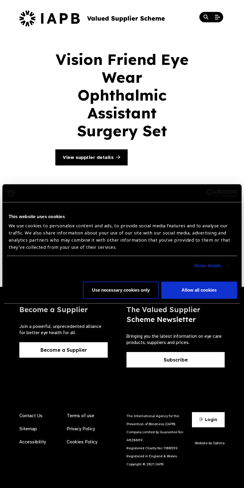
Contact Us (31, 416)
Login (210, 419)
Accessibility (32, 442)
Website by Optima (210, 443)
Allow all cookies (199, 290)
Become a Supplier (63, 350)
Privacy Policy (81, 429)
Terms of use (80, 416)
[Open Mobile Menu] (217, 17)
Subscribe (176, 360)
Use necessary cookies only (121, 290)
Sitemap (28, 429)
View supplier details (88, 157)
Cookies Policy (82, 442)
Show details (207, 265)
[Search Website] (206, 17)
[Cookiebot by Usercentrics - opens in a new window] (211, 193)
